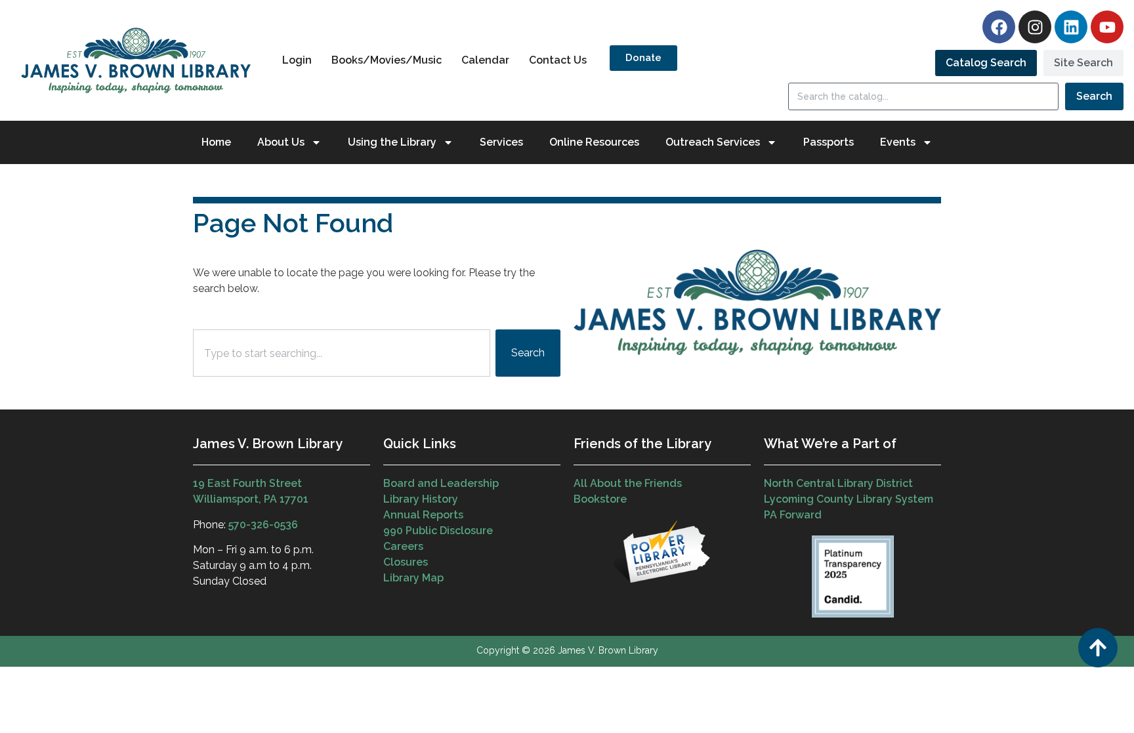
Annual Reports (423, 515)
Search (1094, 96)
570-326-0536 (263, 524)
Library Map (413, 578)
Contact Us (558, 60)
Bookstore (600, 499)
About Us (280, 142)
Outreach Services (712, 142)
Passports (828, 142)
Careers (403, 546)
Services (501, 142)
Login (297, 60)
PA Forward (793, 515)
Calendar (485, 60)
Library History (420, 499)
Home (216, 142)
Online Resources (594, 142)
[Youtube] (1107, 26)
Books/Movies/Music (386, 60)
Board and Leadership (441, 483)
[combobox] (341, 353)
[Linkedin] (1071, 26)
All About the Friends (628, 483)
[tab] (986, 63)
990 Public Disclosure (438, 530)
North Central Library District (838, 483)
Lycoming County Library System (848, 499)
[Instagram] (1034, 26)
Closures (405, 562)
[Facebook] (998, 26)
